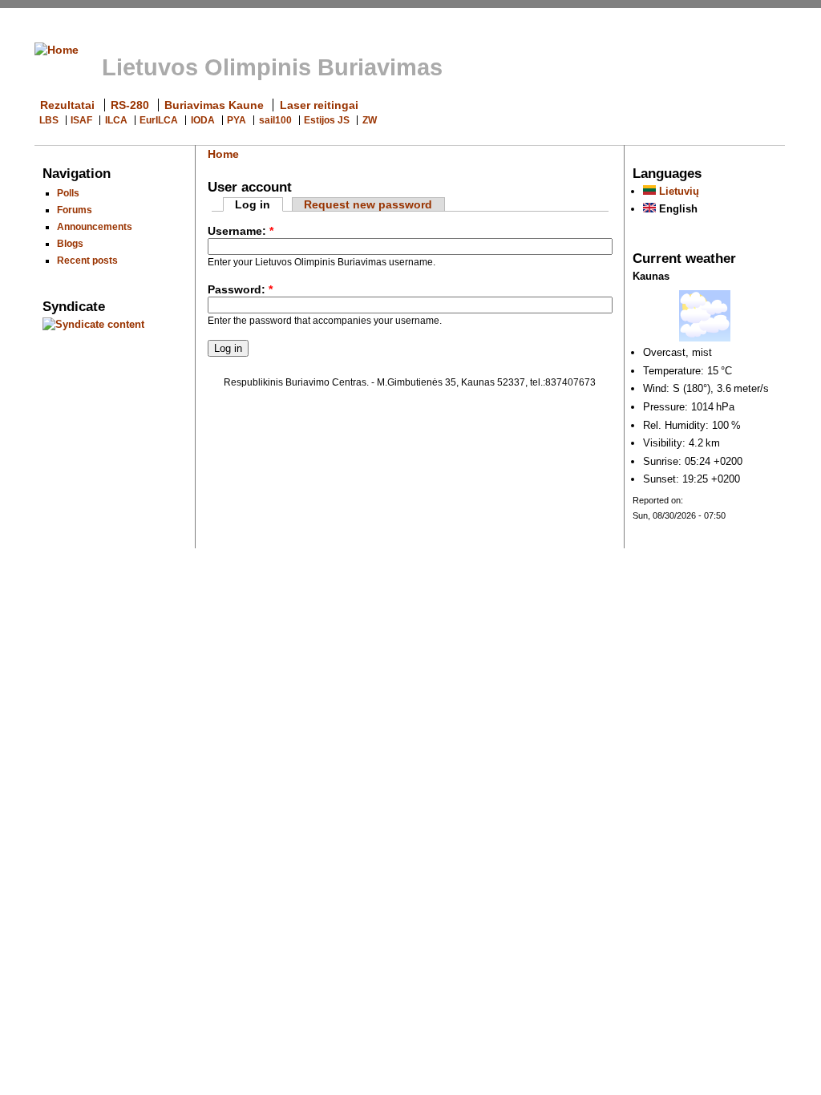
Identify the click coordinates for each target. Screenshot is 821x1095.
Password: (240, 289)
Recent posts (87, 260)
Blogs (70, 243)
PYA (236, 120)
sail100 (275, 120)
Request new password (368, 204)
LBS (49, 120)
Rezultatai (67, 105)
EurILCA (159, 120)
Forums (74, 209)
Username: (240, 230)
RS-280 (130, 105)
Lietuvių (677, 191)
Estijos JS (327, 120)
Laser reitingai (319, 105)
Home (223, 153)
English (677, 209)
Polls (68, 193)
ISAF (81, 120)
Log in (252, 204)
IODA (203, 120)
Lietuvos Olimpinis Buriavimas (272, 67)
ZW (369, 120)
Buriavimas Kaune (214, 105)
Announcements (94, 226)
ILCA (116, 120)
